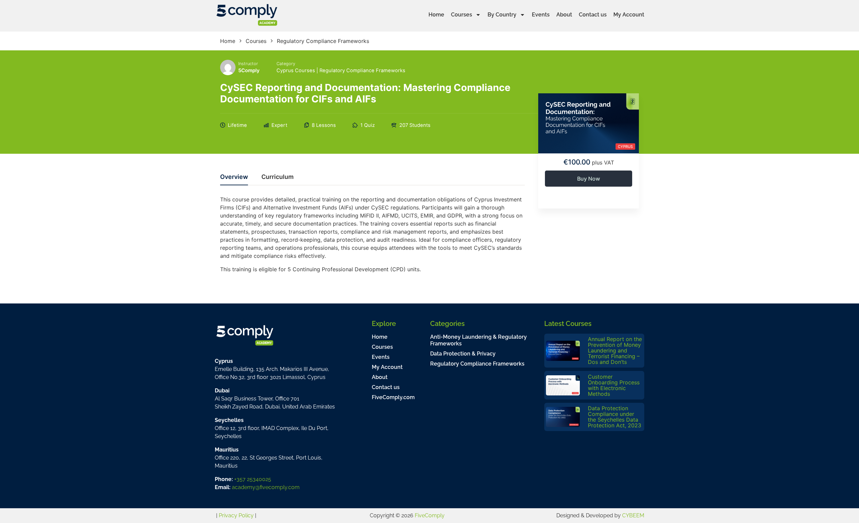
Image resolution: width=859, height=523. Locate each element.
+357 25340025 (252, 479)
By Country (502, 14)
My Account (628, 14)
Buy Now (588, 178)
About (564, 14)
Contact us (593, 14)
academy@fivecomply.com (266, 487)
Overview (234, 177)
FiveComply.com (393, 397)
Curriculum (277, 177)
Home (436, 14)
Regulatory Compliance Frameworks (362, 70)
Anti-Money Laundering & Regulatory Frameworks (478, 340)
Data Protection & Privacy (463, 353)
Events (541, 14)
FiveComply (430, 515)
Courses (461, 14)
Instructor (248, 63)
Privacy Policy (236, 515)
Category (285, 63)
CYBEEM (633, 515)
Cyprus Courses (295, 70)
